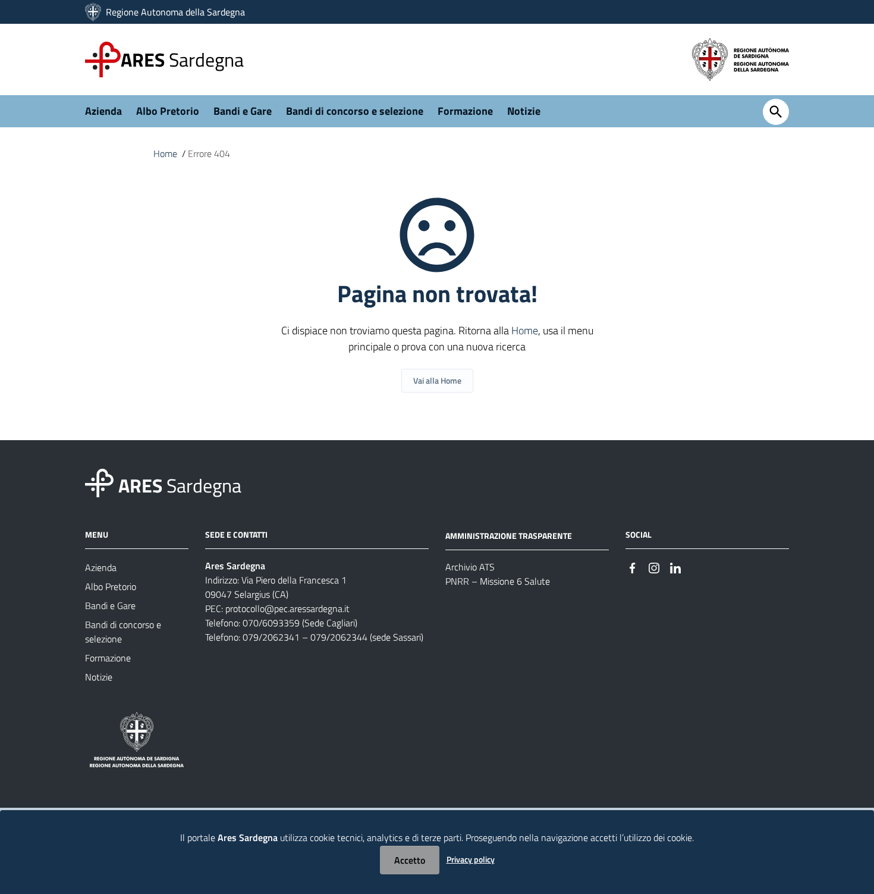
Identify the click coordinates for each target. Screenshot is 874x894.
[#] (632, 567)
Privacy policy (471, 859)
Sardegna (182, 59)
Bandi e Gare (242, 111)
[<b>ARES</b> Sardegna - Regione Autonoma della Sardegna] (99, 482)
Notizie (523, 111)
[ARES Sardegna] (94, 12)
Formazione (465, 111)
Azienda (103, 111)
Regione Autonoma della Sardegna (175, 12)
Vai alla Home (437, 380)
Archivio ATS (470, 567)
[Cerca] (776, 112)
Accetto (409, 860)
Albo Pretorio (167, 111)
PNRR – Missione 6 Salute (497, 581)
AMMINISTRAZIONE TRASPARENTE (508, 535)
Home (165, 153)
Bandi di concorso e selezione (354, 111)
